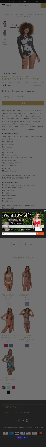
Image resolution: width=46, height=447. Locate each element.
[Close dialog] (44, 211)
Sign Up (40, 234)
